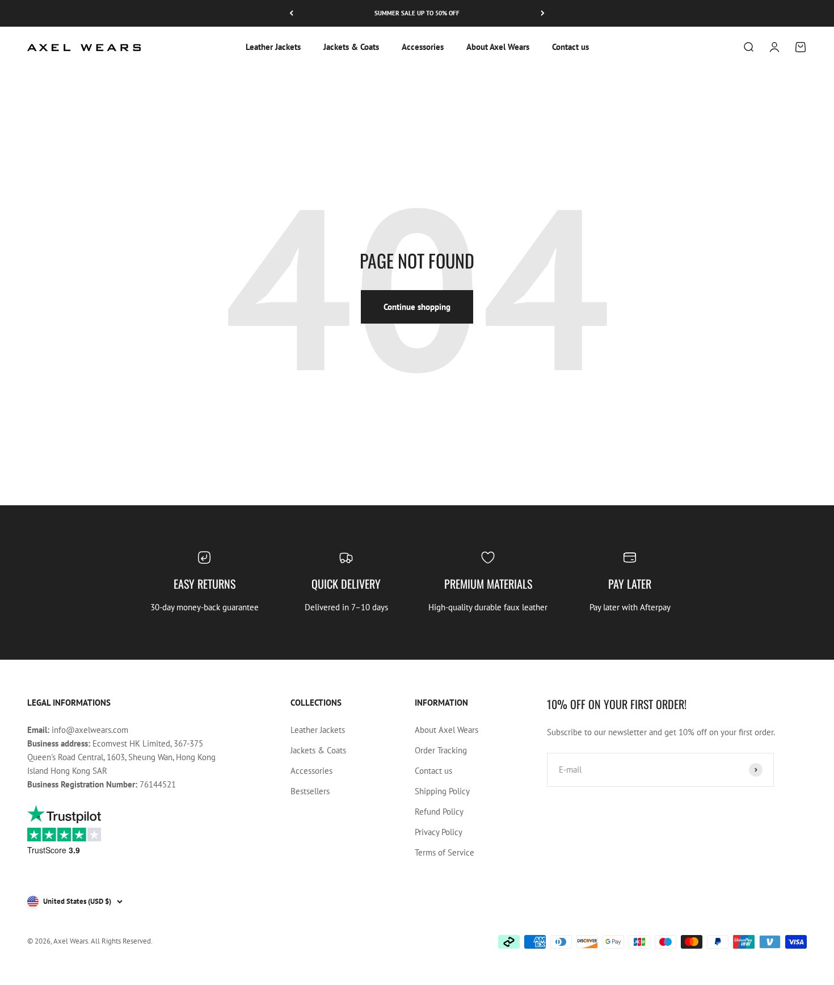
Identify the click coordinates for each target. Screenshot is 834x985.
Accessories (423, 46)
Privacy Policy (438, 832)
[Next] (543, 13)
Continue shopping (417, 306)
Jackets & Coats (351, 46)
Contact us (570, 46)
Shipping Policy (442, 791)
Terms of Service (444, 852)
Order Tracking (441, 750)
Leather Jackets (273, 46)
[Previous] (291, 13)
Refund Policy (439, 811)
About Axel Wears (497, 46)
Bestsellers (310, 791)
